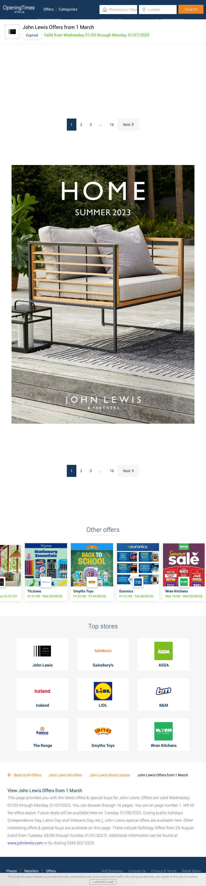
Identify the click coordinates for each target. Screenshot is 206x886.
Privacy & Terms (163, 871)
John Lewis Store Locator (109, 775)
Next (126, 125)
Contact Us (137, 871)
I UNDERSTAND (103, 882)
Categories (68, 9)
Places (11, 871)
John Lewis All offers (65, 775)
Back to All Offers (27, 775)
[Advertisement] (65, 82)
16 (112, 125)
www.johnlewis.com (25, 843)
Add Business (112, 871)
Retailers (31, 871)
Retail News (191, 871)
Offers (48, 9)
